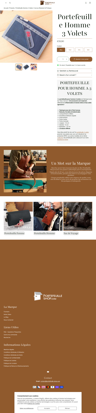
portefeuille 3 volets (83, 132)
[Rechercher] (10, 3)
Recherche (7, 337)
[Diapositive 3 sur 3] (33, 67)
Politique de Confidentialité (12, 358)
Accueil (6, 8)
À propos (6, 311)
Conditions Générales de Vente (13, 355)
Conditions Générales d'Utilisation (14, 352)
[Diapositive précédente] (2, 37)
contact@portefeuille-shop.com (50, 381)
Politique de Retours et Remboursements (16, 366)
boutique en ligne (62, 139)
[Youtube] (48, 372)
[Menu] (6, 3)
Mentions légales (9, 349)
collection (60, 137)
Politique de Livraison (10, 363)
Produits (11, 8)
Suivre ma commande (10, 334)
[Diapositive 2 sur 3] (26, 67)
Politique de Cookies (33, 403)
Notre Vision (7, 314)
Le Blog (6, 317)
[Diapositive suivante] (50, 37)
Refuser (67, 408)
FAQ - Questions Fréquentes (12, 332)
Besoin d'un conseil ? (68, 75)
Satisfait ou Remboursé (69, 71)
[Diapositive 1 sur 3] (18, 67)
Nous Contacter (8, 320)
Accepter (47, 408)
